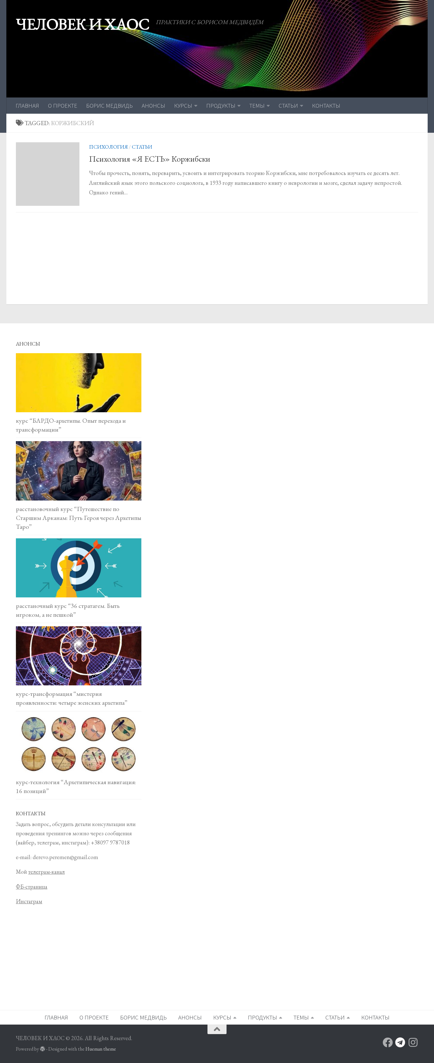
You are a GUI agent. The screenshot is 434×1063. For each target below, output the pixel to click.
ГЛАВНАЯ (27, 105)
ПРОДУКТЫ (220, 105)
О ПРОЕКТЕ (62, 105)
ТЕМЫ (257, 105)
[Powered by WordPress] (42, 1049)
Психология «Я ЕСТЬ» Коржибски (149, 158)
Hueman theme (100, 1049)
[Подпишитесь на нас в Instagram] (413, 1042)
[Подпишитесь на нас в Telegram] (400, 1042)
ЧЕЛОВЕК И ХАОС (82, 24)
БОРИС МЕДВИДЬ (109, 105)
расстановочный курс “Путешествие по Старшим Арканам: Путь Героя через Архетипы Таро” (78, 518)
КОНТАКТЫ (326, 105)
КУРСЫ (183, 105)
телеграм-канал (46, 871)
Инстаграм (29, 901)
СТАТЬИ (288, 105)
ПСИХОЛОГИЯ (108, 146)
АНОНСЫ (153, 105)
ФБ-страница (31, 886)
